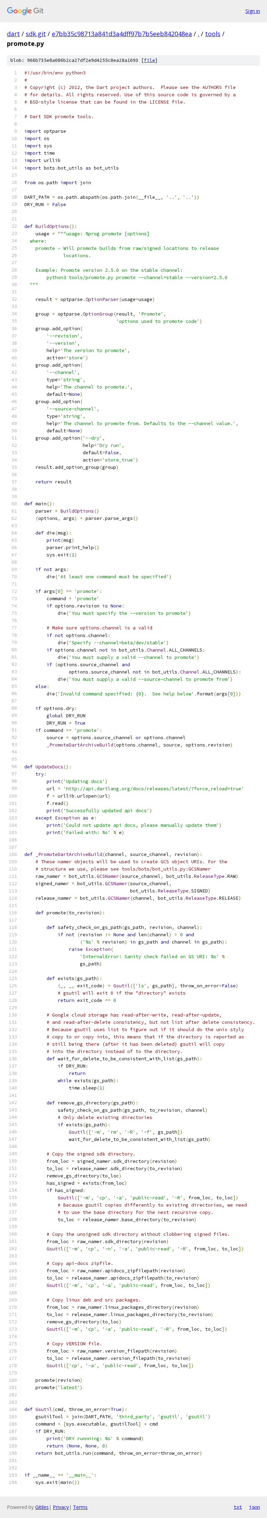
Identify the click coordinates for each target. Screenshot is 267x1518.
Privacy (61, 1507)
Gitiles (42, 1507)
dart (13, 34)
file (149, 60)
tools (212, 34)
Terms (80, 1507)
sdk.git (36, 34)
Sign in (252, 11)
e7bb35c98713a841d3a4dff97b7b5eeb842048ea (122, 34)
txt (238, 1507)
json (254, 1507)
